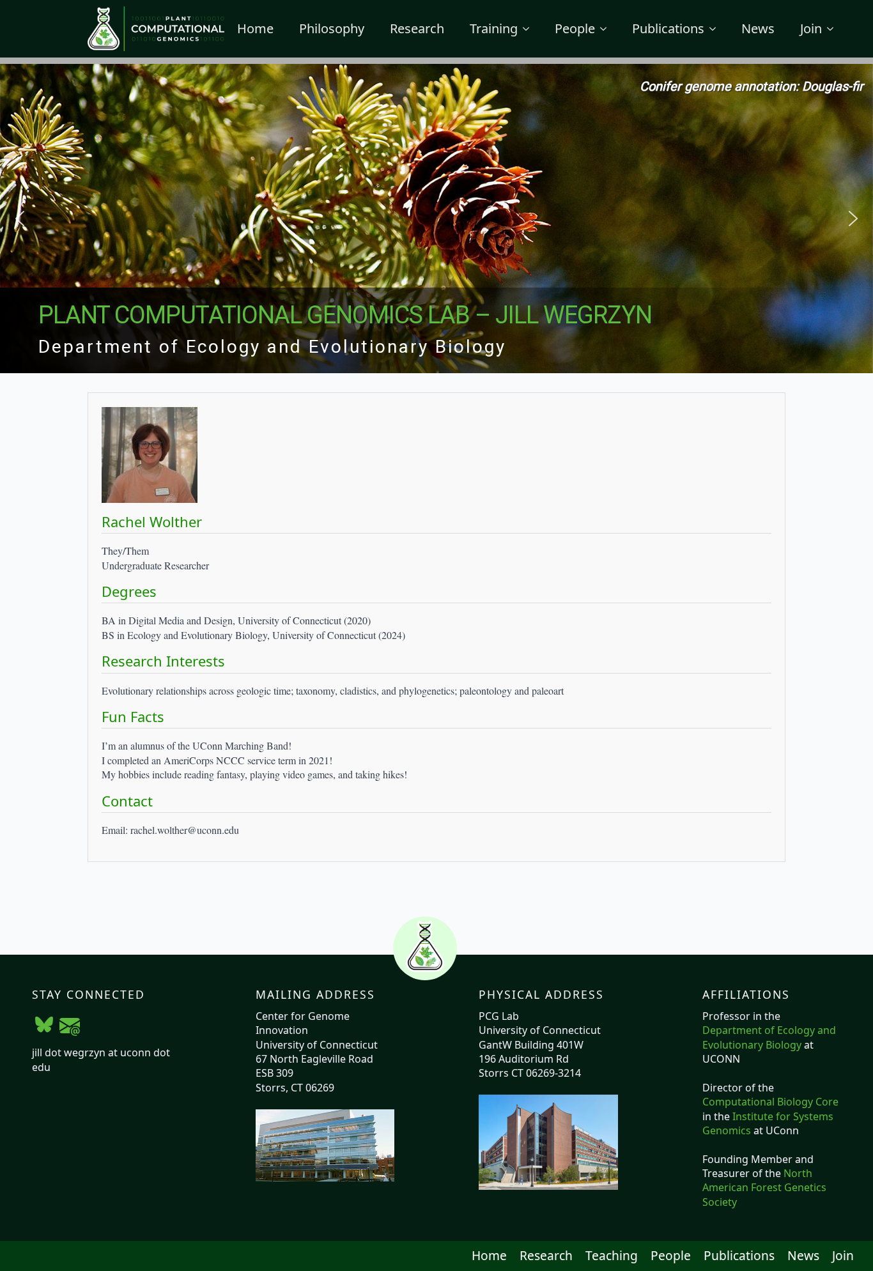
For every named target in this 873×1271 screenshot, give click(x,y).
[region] (436, 218)
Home (255, 28)
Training (494, 28)
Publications (668, 28)
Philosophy (331, 28)
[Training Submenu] (530, 29)
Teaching (611, 1255)
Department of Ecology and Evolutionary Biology (769, 1037)
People (575, 28)
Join (811, 28)
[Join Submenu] (834, 29)
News (758, 28)
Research (417, 28)
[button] (20, 218)
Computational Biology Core (770, 1102)
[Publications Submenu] (716, 29)
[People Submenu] (607, 29)
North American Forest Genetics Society (764, 1187)
